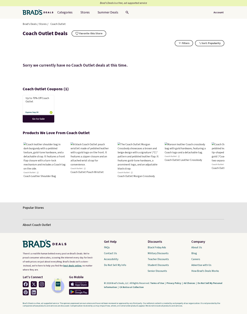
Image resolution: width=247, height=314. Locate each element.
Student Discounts (158, 265)
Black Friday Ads (157, 247)
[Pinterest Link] (26, 292)
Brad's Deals (30, 24)
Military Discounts (158, 253)
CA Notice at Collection (131, 287)
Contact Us (110, 253)
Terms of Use (157, 283)
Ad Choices (190, 283)
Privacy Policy (174, 283)
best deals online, (72, 265)
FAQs (107, 247)
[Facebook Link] (26, 284)
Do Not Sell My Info (115, 265)
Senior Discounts (157, 271)
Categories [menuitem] (64, 12)
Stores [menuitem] (85, 12)
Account (219, 12)
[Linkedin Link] (34, 292)
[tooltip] (89, 33)
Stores (43, 24)
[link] (44, 168)
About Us (196, 247)
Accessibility (111, 259)
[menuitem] (107, 12)
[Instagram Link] (42, 284)
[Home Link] (39, 12)
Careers (195, 259)
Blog (194, 253)
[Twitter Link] (34, 284)
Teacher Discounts (158, 259)
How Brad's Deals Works (205, 271)
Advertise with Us (201, 265)
